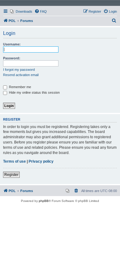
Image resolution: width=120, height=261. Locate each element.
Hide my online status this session (34, 92)
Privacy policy (41, 161)
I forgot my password (19, 69)
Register (11, 175)
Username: (12, 44)
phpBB (44, 201)
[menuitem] (21, 11)
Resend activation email (20, 75)
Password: (11, 58)
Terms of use (14, 161)
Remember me (19, 87)
